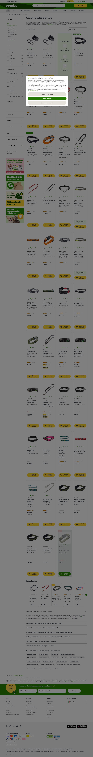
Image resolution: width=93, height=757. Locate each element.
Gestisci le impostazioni (47, 94)
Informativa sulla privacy (33, 90)
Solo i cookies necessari (47, 103)
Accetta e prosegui (47, 98)
